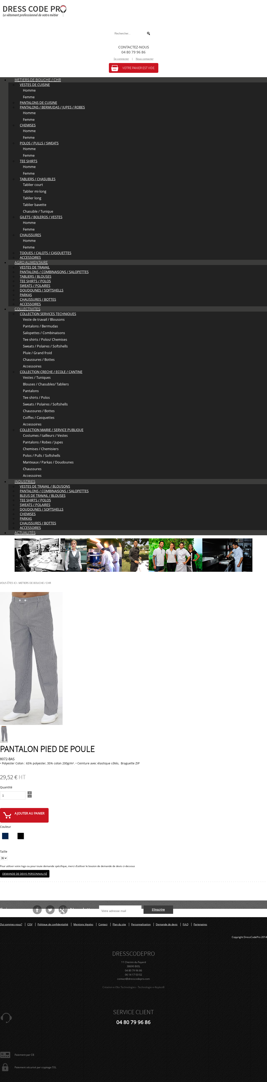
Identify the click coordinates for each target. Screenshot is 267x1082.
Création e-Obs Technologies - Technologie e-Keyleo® (133, 987)
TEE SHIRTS (28, 161)
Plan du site (119, 924)
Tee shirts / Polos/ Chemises (45, 339)
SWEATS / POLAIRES (35, 285)
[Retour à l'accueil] (133, 11)
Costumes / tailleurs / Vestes (45, 435)
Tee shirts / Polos (36, 397)
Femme (29, 97)
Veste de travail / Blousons (44, 319)
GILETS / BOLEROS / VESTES (41, 217)
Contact (102, 924)
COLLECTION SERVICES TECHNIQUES (48, 314)
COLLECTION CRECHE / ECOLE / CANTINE (51, 372)
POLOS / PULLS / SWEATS (39, 143)
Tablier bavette (34, 204)
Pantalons (31, 391)
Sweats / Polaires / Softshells (45, 346)
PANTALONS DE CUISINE (38, 102)
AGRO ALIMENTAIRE (31, 262)
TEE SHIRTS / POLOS (35, 281)
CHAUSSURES (30, 235)
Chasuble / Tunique (38, 211)
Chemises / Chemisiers (41, 449)
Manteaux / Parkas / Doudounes (48, 462)
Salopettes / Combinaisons (44, 333)
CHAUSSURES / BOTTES (38, 299)
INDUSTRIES (25, 481)
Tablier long (32, 198)
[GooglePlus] (63, 910)
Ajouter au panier (29, 813)
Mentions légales (83, 924)
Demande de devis (167, 924)
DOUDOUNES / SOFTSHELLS (41, 290)
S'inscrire (158, 910)
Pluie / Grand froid (37, 353)
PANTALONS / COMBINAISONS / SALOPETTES (54, 272)
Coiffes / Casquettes (38, 417)
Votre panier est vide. (138, 68)
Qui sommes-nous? (11, 924)
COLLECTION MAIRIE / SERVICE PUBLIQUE (51, 430)
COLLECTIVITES (27, 309)
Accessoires (32, 366)
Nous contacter (145, 59)
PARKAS (26, 295)
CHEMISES (28, 125)
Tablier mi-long (34, 191)
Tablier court (33, 184)
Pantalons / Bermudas (40, 326)
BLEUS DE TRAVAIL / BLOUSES (42, 495)
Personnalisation (141, 924)
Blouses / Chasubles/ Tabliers (46, 384)
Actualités (25, 532)
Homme (29, 90)
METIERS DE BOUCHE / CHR (38, 79)
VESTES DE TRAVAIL (35, 267)
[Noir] (21, 836)
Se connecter (121, 59)
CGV (29, 924)
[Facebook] (37, 910)
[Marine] (5, 836)
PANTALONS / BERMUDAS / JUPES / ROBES (52, 107)
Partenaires (200, 924)
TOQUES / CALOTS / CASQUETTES (45, 253)
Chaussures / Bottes (39, 359)
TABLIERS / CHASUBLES (37, 179)
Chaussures (32, 469)
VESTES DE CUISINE (35, 84)
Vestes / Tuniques (37, 377)
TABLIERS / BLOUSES (35, 276)
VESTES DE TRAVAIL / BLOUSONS (45, 486)
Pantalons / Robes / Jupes (43, 442)
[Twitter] (50, 910)
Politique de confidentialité (53, 924)
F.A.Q (185, 924)
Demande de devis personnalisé (24, 874)
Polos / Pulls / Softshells (41, 455)
